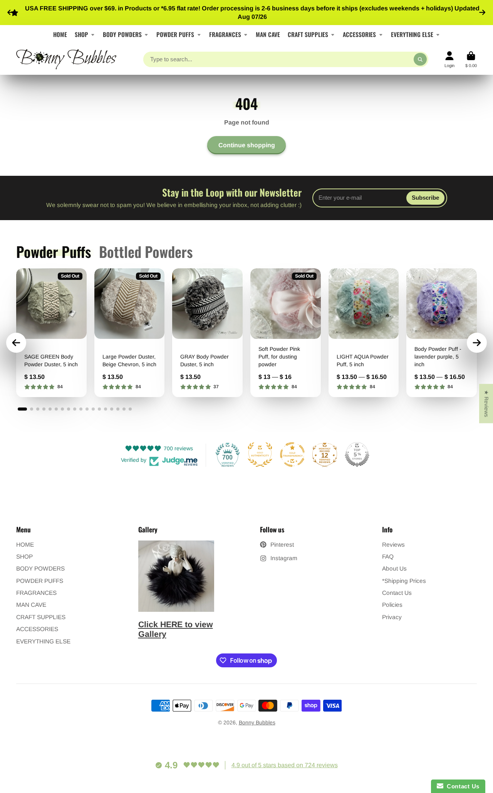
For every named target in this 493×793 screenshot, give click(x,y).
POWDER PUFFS (175, 34)
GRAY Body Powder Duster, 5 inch (207, 332)
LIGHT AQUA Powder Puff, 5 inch (364, 332)
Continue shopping (246, 144)
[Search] (420, 59)
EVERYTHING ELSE (412, 34)
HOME (60, 34)
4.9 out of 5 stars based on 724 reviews (284, 765)
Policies (392, 604)
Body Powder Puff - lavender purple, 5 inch (441, 332)
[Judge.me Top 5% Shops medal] (357, 454)
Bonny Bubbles (257, 722)
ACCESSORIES (359, 34)
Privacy (392, 617)
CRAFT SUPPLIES (308, 34)
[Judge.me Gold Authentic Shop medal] (260, 454)
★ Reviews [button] (486, 403)
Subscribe (425, 197)
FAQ (388, 556)
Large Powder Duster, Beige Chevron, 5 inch (129, 332)
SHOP (81, 34)
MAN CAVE (268, 34)
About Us (394, 568)
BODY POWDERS (122, 34)
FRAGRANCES (225, 34)
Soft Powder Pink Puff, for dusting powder (285, 332)
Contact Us (397, 592)
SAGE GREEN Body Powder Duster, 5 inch (51, 332)
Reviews (393, 544)
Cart (471, 59)
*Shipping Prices (404, 580)
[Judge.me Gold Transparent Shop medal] (292, 454)
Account (449, 59)
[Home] (66, 59)
